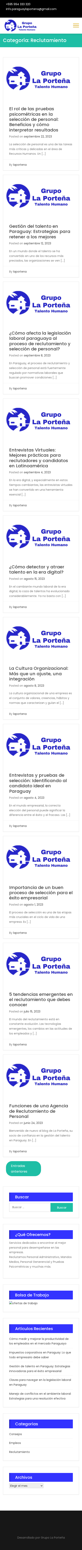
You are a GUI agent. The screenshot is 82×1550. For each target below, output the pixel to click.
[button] (76, 25)
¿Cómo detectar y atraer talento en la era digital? (36, 569)
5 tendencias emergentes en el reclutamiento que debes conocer (41, 999)
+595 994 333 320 (18, 4)
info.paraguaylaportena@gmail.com (31, 9)
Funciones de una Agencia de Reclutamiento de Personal (38, 1111)
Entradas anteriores (19, 1169)
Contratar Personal (44, 15)
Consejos (15, 1434)
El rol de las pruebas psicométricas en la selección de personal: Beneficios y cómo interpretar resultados (34, 119)
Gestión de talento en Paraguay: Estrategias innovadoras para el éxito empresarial (39, 1368)
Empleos (15, 1443)
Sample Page (54, 15)
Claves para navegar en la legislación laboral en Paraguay (40, 1382)
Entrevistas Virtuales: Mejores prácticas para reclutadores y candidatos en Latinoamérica (38, 458)
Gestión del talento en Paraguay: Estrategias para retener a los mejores (39, 231)
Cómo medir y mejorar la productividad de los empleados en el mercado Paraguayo (39, 1341)
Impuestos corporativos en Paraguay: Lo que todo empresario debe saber (40, 1354)
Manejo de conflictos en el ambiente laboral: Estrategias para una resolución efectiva (40, 1396)
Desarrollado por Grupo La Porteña (41, 1538)
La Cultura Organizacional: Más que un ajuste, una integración (38, 673)
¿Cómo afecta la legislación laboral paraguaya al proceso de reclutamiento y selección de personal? (40, 341)
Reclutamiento (19, 1452)
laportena (20, 165)
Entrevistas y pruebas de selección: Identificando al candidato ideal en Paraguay (38, 783)
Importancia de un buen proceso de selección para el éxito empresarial (41, 892)
